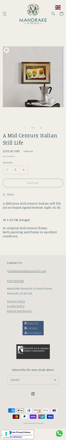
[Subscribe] (55, 380)
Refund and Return (19, 311)
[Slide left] (25, 128)
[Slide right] (41, 128)
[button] (5, 14)
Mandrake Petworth (35, 423)
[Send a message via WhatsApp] (59, 433)
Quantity (7, 162)
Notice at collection (12, 437)
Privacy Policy (16, 301)
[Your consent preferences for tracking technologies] (6, 433)
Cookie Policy (15, 306)
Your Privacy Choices (20, 432)
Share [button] (10, 194)
